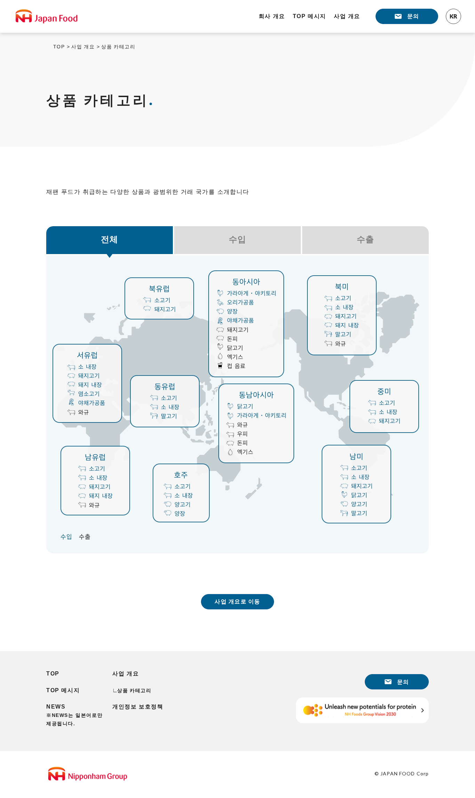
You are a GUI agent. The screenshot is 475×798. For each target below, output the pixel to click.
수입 (238, 239)
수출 (366, 239)
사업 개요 (83, 46)
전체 (110, 239)
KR (453, 16)
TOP (59, 46)
